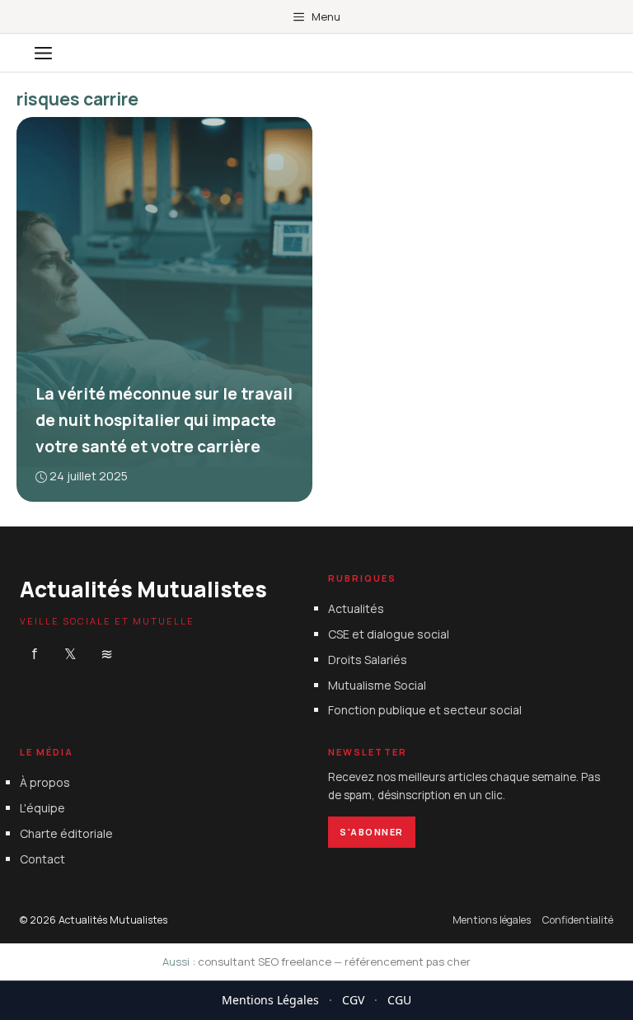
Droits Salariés (367, 659)
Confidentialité (577, 919)
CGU (399, 1000)
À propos (45, 782)
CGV (353, 1000)
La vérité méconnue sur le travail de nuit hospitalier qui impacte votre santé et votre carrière (164, 420)
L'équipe (42, 808)
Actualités (356, 608)
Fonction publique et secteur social (425, 710)
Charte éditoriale (66, 833)
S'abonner (372, 831)
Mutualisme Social (377, 684)
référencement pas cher (408, 961)
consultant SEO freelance (264, 961)
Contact (42, 858)
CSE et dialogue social (388, 634)
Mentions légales (491, 919)
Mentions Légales (270, 1000)
